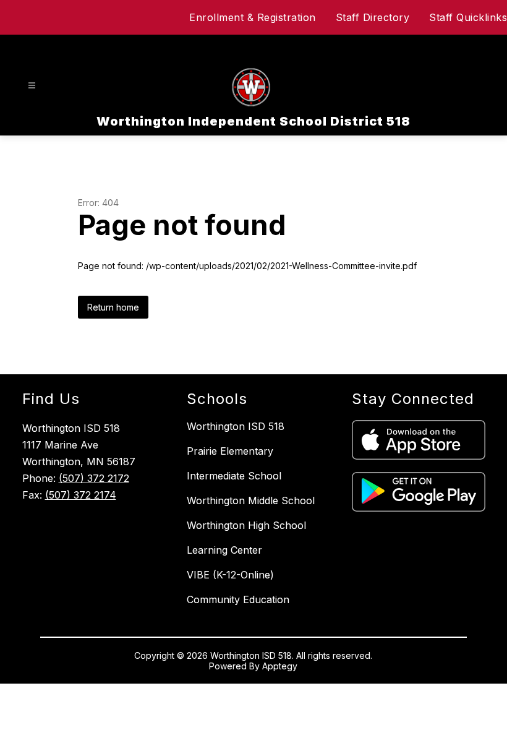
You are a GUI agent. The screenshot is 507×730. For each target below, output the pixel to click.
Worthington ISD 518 (235, 426)
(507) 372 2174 (80, 495)
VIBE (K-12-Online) (230, 575)
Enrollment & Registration (252, 17)
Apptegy (279, 666)
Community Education (238, 599)
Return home (113, 307)
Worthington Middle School (251, 500)
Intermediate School (234, 476)
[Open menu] (32, 86)
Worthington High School (246, 525)
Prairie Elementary (230, 451)
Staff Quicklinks (468, 17)
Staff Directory (373, 17)
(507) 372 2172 (94, 478)
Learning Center (224, 550)
